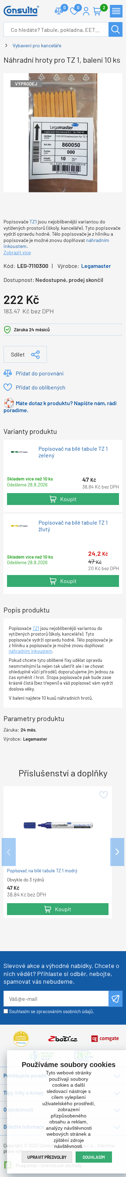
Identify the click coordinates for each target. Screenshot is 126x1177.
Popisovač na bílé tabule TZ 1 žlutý (73, 526)
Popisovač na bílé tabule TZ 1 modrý (42, 870)
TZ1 (33, 221)
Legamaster (96, 265)
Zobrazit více (17, 252)
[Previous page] (9, 852)
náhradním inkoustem (30, 651)
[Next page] (117, 852)
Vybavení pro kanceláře (37, 45)
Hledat (115, 29)
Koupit (68, 499)
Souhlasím (94, 1157)
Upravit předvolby (46, 1157)
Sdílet (18, 354)
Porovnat (59, 11)
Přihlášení (86, 11)
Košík (97, 11)
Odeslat (115, 999)
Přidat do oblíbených (40, 387)
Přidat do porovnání (39, 373)
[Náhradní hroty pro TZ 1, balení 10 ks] (63, 132)
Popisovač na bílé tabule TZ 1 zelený (73, 451)
